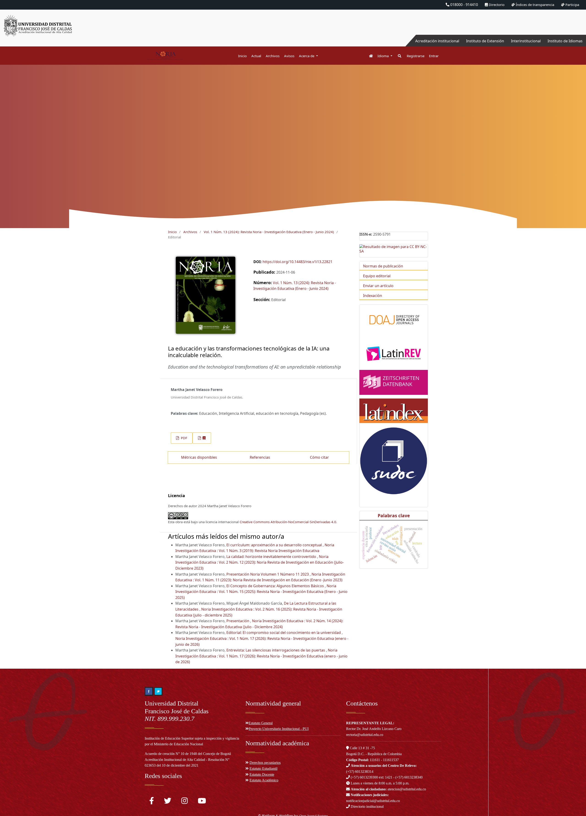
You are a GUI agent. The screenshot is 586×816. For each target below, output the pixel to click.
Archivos (272, 56)
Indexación (372, 295)
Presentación (238, 620)
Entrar (434, 56)
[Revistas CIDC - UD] (368, 56)
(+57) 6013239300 (364, 777)
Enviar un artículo (378, 285)
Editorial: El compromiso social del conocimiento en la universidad (284, 632)
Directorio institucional (367, 806)
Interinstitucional (526, 40)
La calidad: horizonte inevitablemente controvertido (271, 556)
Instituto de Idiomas (565, 40)
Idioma (383, 56)
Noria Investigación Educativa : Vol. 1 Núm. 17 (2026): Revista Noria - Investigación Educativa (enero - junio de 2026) (261, 656)
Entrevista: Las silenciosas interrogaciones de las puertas (276, 650)
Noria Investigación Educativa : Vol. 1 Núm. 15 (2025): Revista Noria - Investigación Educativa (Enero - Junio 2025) (261, 591)
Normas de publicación (383, 266)
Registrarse (415, 56)
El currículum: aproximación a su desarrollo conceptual (274, 544)
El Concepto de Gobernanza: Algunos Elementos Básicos (275, 585)
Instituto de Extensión (485, 40)
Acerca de (307, 56)
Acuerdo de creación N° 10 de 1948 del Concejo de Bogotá (188, 754)
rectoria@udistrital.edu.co (364, 735)
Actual (256, 56)
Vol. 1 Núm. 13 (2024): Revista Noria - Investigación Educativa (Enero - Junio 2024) (269, 231)
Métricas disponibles (199, 457)
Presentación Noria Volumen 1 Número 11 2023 (268, 574)
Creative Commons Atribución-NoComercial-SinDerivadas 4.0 (288, 522)
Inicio (242, 56)
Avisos (289, 56)
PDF (183, 438)
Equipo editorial (377, 275)
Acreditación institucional (437, 40)
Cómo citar (319, 457)
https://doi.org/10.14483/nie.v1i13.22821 (297, 261)
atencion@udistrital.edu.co (388, 789)
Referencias (260, 457)
